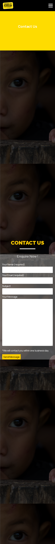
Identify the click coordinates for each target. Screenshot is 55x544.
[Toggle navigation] (51, 5)
